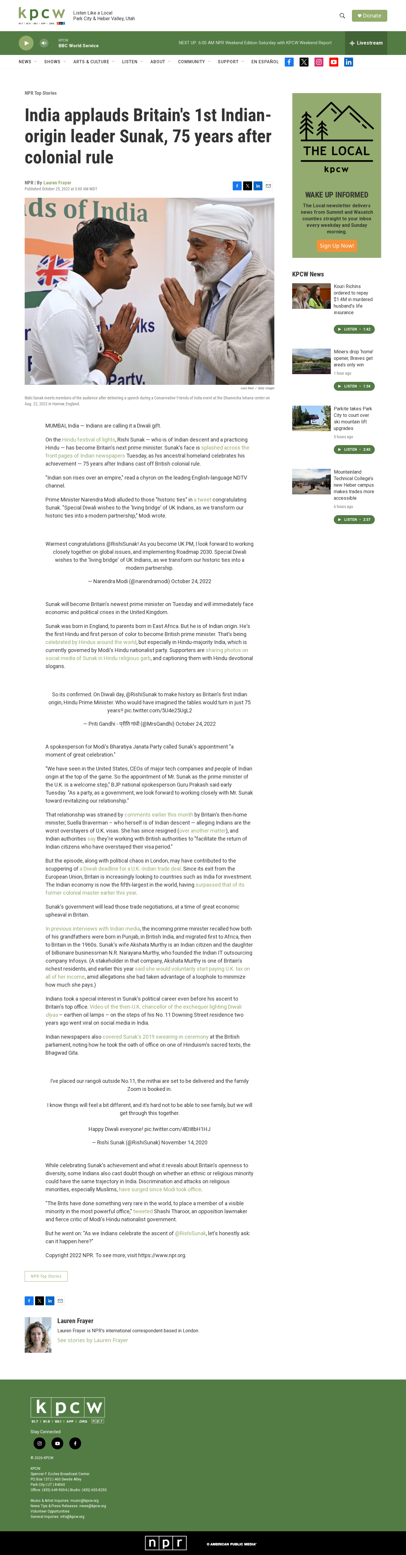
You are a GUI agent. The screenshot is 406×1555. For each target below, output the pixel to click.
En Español (265, 61)
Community (191, 61)
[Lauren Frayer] (38, 1335)
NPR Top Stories (41, 93)
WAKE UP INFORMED (337, 194)
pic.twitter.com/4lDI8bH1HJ (177, 1129)
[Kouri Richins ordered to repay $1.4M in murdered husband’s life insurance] (311, 296)
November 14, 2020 (184, 1142)
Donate (372, 15)
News (25, 61)
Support (228, 61)
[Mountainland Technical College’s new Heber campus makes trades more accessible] (311, 481)
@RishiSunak (121, 544)
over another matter (202, 831)
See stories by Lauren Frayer (92, 1340)
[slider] (53, 43)
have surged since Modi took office (160, 1189)
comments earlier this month (159, 814)
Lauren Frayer (57, 183)
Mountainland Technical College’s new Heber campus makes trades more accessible (354, 485)
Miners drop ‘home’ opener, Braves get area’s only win (353, 358)
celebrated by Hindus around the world (90, 642)
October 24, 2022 (191, 581)
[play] (26, 43)
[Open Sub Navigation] (36, 61)
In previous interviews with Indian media (92, 929)
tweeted (143, 1211)
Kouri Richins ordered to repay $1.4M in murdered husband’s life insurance (353, 299)
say (91, 839)
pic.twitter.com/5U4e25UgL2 (158, 710)
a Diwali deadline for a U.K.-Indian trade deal (130, 869)
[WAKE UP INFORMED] (336, 137)
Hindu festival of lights (88, 439)
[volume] (44, 43)
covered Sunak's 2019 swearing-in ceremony (156, 1037)
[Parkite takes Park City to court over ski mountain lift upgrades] (311, 418)
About (157, 61)
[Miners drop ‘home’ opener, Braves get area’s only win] (311, 361)
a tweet (202, 499)
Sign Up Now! (337, 245)
